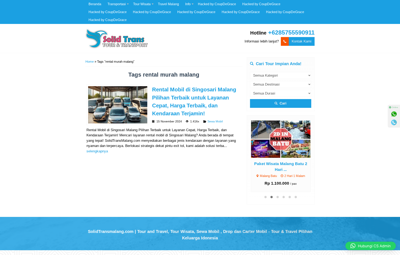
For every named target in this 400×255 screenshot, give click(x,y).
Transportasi (117, 4)
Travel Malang (168, 4)
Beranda (95, 4)
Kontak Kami (301, 41)
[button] (370, 246)
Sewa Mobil (215, 121)
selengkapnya (97, 151)
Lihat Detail (284, 139)
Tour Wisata (142, 4)
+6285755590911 (291, 32)
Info (188, 4)
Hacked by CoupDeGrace (217, 4)
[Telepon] (394, 122)
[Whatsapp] (394, 114)
